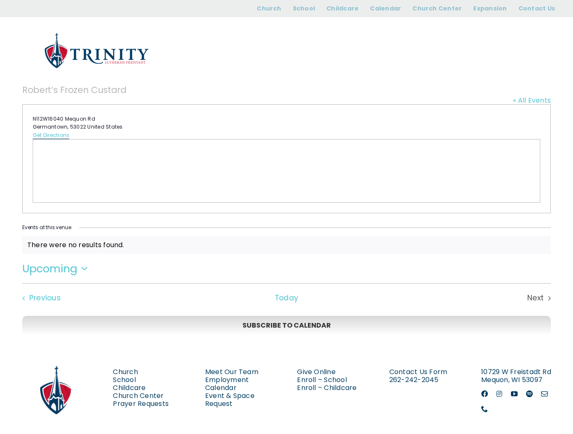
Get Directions (51, 135)
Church (125, 372)
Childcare (129, 388)
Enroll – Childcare (327, 388)
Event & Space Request (230, 399)
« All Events (532, 100)
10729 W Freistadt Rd (516, 372)
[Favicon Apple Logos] (56, 358)
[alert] (286, 245)
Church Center (138, 395)
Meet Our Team (231, 372)
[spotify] (529, 393)
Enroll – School (322, 380)
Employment (227, 380)
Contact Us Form (418, 372)
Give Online (316, 372)
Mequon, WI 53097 (511, 380)
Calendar (221, 388)
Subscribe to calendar (286, 325)
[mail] (544, 393)
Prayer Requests (141, 403)
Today (286, 298)
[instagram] (499, 393)
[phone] (484, 409)
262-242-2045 (414, 380)
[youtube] (514, 393)
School (124, 380)
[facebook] (484, 393)
